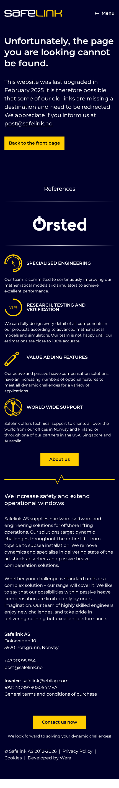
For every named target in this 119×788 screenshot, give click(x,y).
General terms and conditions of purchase (50, 694)
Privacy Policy (77, 751)
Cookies (13, 758)
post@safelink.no (28, 123)
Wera (65, 758)
